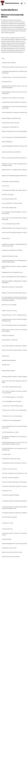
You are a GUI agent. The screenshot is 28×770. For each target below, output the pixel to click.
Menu (21, 2)
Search (25, 2)
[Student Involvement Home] (2, 3)
